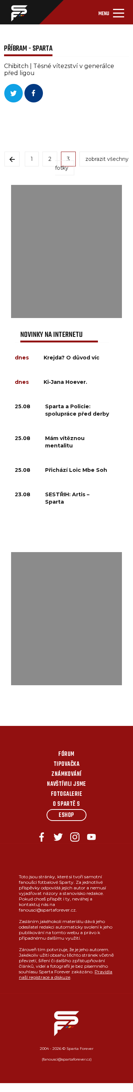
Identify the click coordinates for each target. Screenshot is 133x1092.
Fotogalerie (66, 794)
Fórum (66, 754)
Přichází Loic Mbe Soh (76, 470)
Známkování (66, 774)
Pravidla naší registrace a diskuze (65, 974)
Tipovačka (66, 764)
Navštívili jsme (66, 784)
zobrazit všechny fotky (92, 163)
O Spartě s (66, 804)
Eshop (66, 815)
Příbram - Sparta (28, 48)
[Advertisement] (66, 251)
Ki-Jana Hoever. (65, 382)
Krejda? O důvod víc (71, 357)
